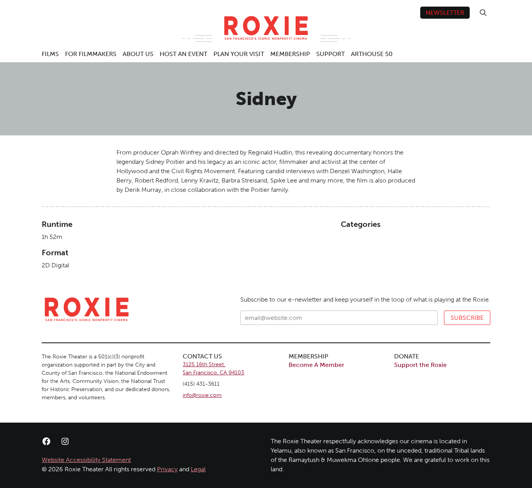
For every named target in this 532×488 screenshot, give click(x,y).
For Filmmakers (90, 54)
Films (50, 54)
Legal (198, 469)
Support (330, 54)
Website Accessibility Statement (86, 459)
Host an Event (183, 54)
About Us (138, 54)
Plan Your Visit (238, 54)
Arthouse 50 (372, 54)
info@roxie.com (202, 395)
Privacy (167, 469)
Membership (290, 54)
